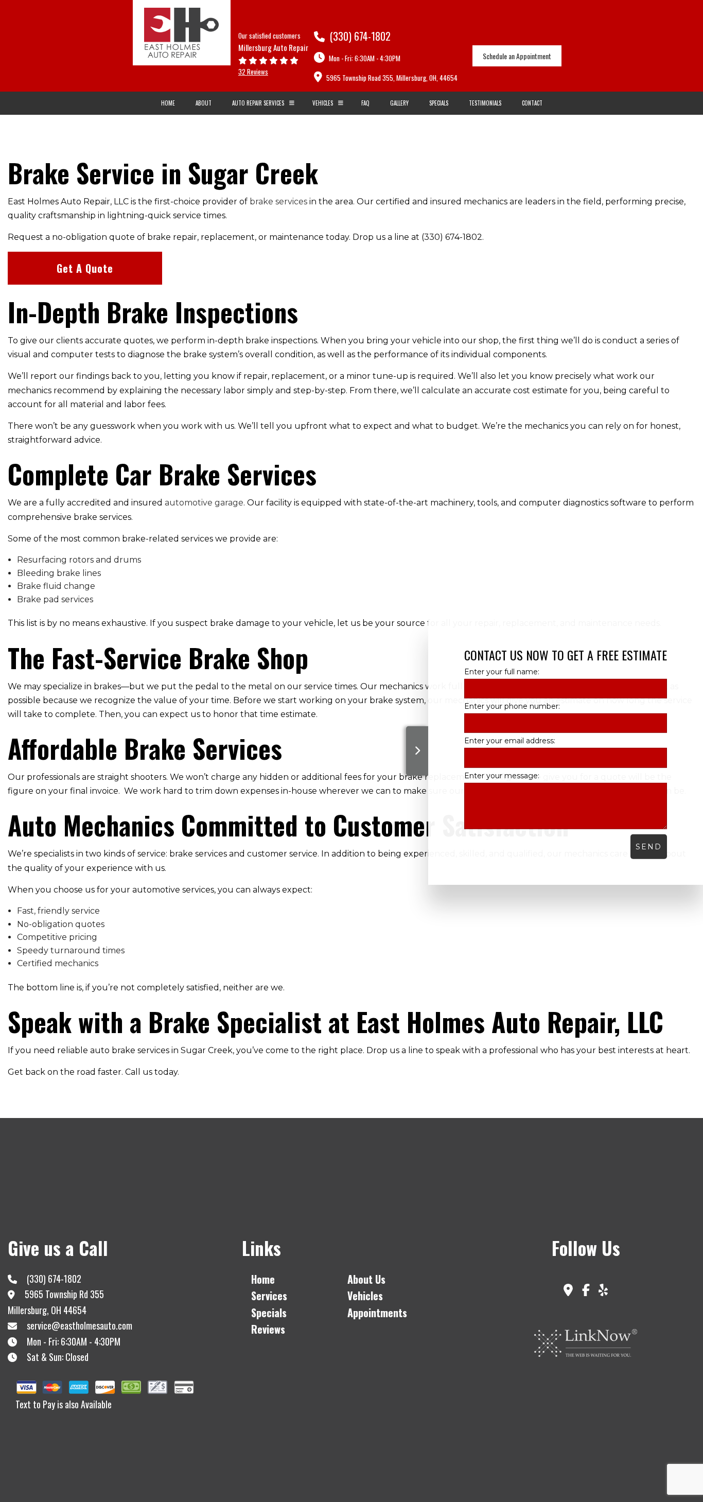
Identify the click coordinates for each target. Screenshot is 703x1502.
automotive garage (204, 503)
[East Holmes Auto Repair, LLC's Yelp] (603, 1292)
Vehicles (322, 103)
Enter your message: (501, 775)
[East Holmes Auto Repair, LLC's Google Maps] (568, 1292)
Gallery (399, 103)
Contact (532, 103)
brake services (278, 201)
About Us (366, 1279)
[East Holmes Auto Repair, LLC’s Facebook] (585, 1292)
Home (168, 103)
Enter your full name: (501, 671)
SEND (649, 846)
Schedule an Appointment (517, 55)
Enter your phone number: (512, 706)
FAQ (365, 103)
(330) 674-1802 (359, 36)
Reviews (268, 1329)
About (204, 103)
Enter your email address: (509, 740)
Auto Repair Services (258, 103)
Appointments (377, 1312)
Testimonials (485, 103)
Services (269, 1295)
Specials (438, 103)
